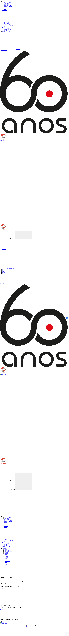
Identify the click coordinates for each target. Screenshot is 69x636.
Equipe (5, 7)
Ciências (5, 12)
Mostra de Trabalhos (4, 272)
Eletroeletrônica (7, 529)
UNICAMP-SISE (5, 19)
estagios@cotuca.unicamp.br (30, 602)
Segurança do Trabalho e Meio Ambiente (11, 18)
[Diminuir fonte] (24, 40)
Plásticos (5, 17)
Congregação (6, 4)
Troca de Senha (7, 21)
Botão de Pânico (7, 26)
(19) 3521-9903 (2, 609)
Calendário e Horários (7, 561)
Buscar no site (12, 238)
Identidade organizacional (8, 6)
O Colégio (4, 1)
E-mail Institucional (7, 29)
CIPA (5, 9)
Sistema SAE (6, 28)
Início (1, 574)
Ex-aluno (5, 30)
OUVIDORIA (6, 8)
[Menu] (8, 282)
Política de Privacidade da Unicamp (21, 626)
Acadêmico (3, 560)
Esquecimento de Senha (8, 20)
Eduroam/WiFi (6, 22)
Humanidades (6, 15)
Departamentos (4, 10)
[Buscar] (8, 472)
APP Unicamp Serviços (8, 24)
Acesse (3, 27)
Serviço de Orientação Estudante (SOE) (9, 268)
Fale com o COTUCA (6, 31)
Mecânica (6, 16)
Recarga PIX (6, 23)
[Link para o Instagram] (8, 247)
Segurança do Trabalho (7, 559)
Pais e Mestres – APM (8, 5)
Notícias (3, 273)
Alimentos (6, 11)
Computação (6, 528)
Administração (6, 3)
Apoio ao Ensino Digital (8, 25)
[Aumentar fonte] (8, 40)
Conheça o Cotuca (7, 2)
